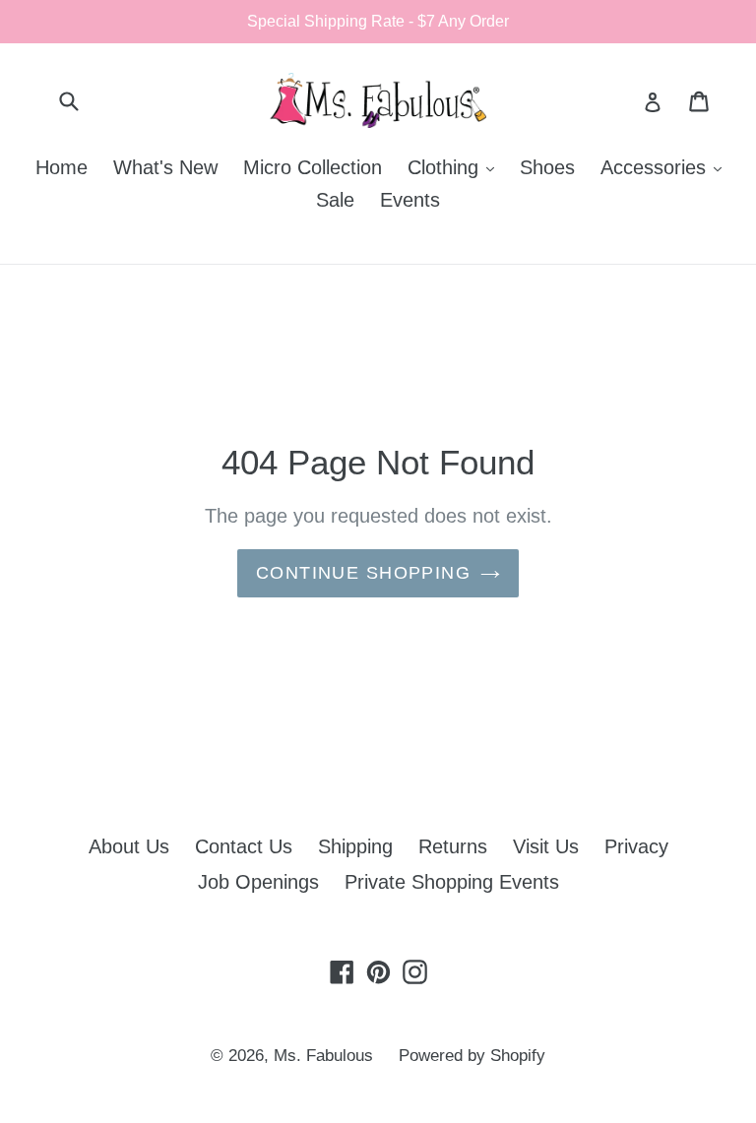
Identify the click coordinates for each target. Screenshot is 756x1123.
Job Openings (258, 882)
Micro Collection (312, 167)
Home (61, 167)
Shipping (355, 846)
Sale (335, 200)
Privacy (636, 846)
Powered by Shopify (472, 1055)
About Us (129, 846)
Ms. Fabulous (323, 1055)
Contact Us (243, 846)
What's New (165, 167)
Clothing (456, 167)
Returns (452, 846)
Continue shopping (363, 573)
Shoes (547, 167)
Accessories (665, 167)
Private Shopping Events (452, 882)
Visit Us (546, 846)
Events (410, 200)
